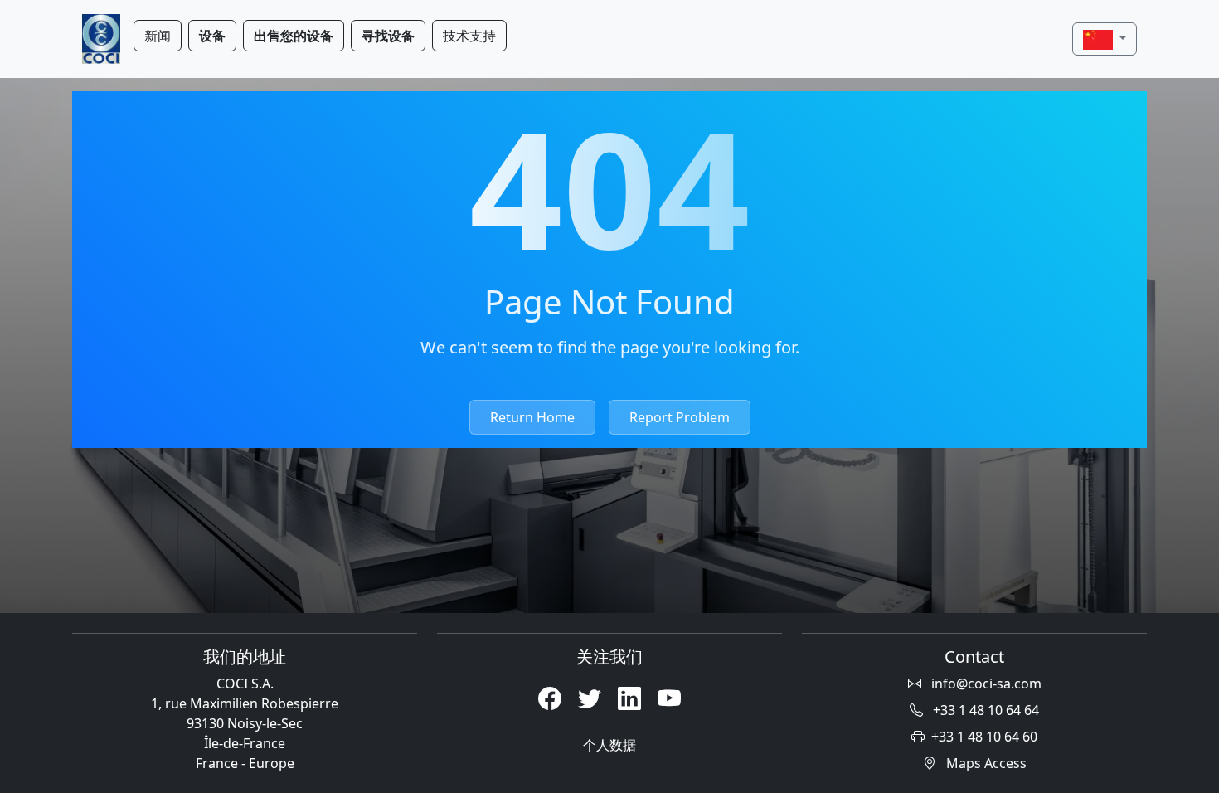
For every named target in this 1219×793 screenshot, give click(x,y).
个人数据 (609, 745)
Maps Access (985, 763)
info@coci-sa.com (985, 683)
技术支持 (469, 36)
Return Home (532, 417)
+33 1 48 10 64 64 (984, 710)
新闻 (157, 36)
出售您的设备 (293, 36)
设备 (212, 36)
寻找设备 (388, 36)
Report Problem (679, 417)
